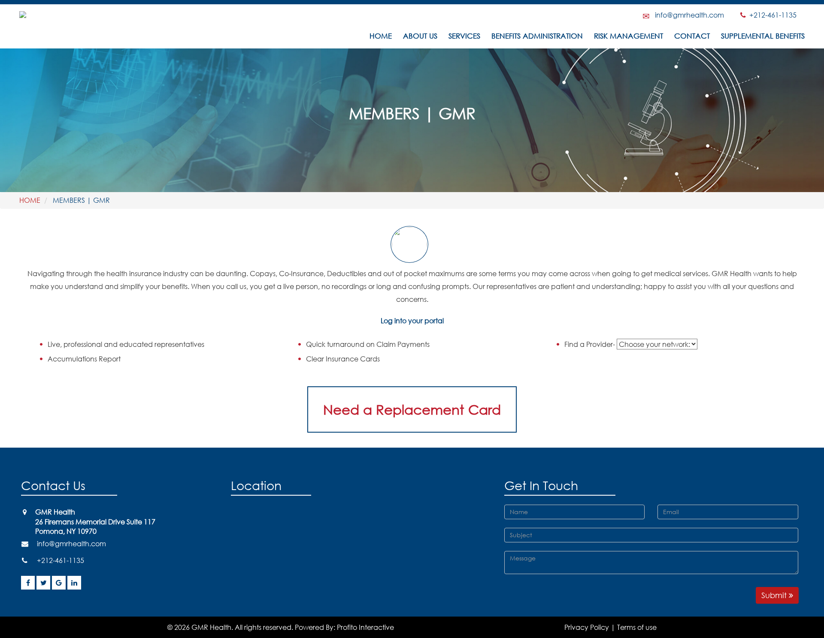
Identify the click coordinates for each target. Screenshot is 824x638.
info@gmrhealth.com (689, 14)
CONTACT (692, 36)
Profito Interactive (365, 627)
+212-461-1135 (770, 14)
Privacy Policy (586, 627)
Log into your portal (412, 320)
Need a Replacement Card (412, 409)
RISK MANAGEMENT (628, 36)
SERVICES (464, 36)
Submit (775, 595)
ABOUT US (420, 36)
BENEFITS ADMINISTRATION (537, 36)
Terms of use (637, 627)
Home (381, 36)
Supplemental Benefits (763, 36)
